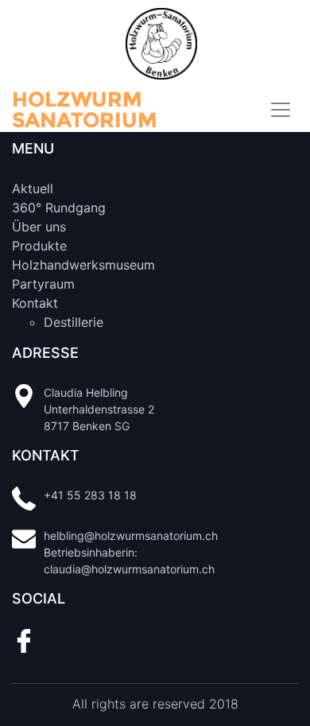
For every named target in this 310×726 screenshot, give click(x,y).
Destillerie (73, 322)
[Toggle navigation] (280, 110)
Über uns (39, 227)
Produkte (39, 246)
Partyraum (43, 284)
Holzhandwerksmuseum (83, 265)
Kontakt (35, 303)
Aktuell (32, 188)
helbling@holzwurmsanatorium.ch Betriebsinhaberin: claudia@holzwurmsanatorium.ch (131, 552)
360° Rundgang (59, 207)
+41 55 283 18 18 (90, 495)
